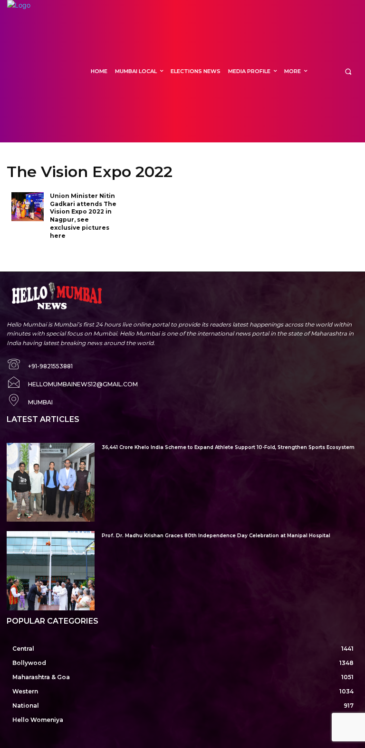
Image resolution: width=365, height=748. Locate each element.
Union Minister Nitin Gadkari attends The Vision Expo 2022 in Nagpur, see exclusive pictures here (83, 215)
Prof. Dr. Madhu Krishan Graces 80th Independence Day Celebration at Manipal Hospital (216, 536)
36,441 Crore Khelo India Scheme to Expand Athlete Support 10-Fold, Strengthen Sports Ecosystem (228, 447)
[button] (348, 71)
